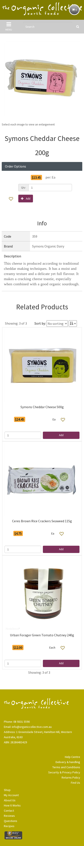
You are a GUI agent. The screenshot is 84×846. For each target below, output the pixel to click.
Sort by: (40, 323)
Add (28, 198)
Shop (7, 790)
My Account (11, 795)
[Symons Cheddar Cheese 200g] (42, 78)
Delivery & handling (68, 762)
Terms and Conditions (66, 767)
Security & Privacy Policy (64, 772)
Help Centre (72, 757)
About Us (10, 800)
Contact (9, 810)
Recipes (9, 826)
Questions (10, 821)
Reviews (9, 816)
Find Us (75, 783)
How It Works (12, 805)
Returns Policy (71, 777)
